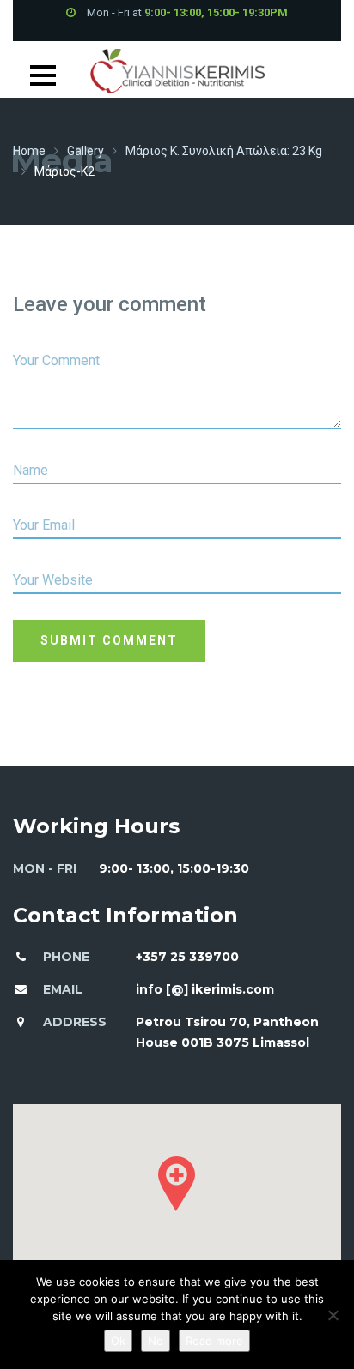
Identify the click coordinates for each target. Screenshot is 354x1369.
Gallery (85, 151)
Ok (118, 1341)
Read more (214, 1341)
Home (29, 151)
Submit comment (109, 640)
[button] (176, 1184)
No (155, 1341)
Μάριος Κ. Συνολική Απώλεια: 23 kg (223, 151)
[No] (332, 1315)
